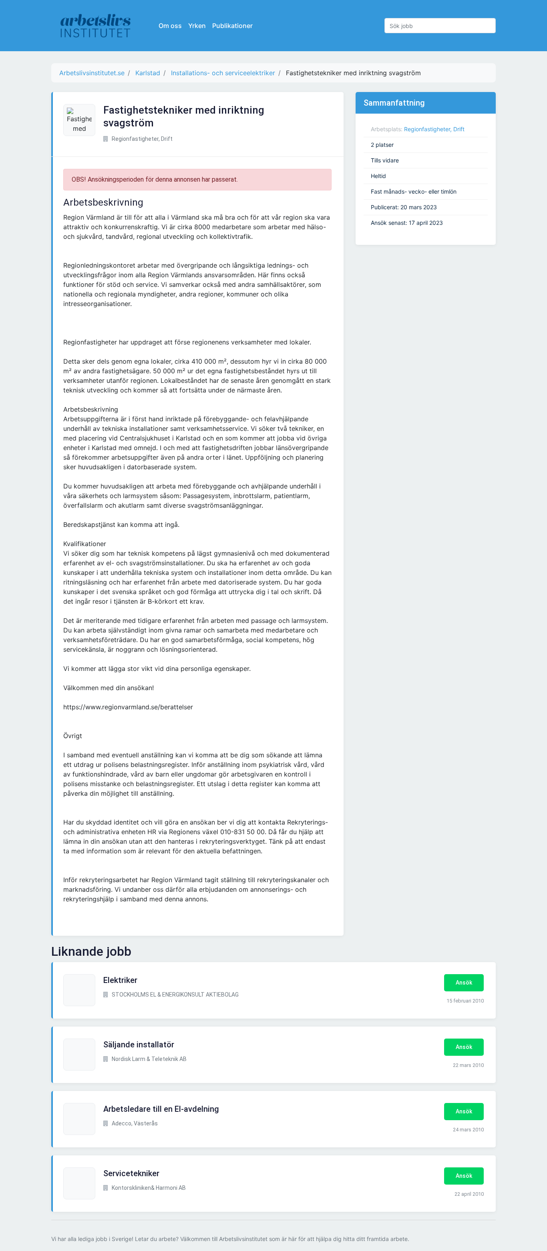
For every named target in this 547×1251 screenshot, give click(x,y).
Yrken (197, 26)
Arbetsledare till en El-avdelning (161, 1109)
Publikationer (232, 26)
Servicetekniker (131, 1173)
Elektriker (120, 980)
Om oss (170, 26)
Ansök (464, 982)
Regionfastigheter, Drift (434, 129)
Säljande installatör (138, 1044)
